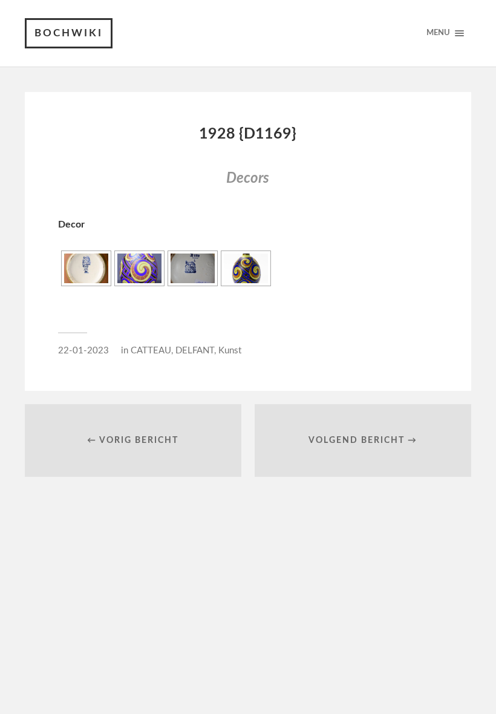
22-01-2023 (83, 350)
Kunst (229, 350)
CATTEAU (151, 350)
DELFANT (194, 350)
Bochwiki (68, 33)
